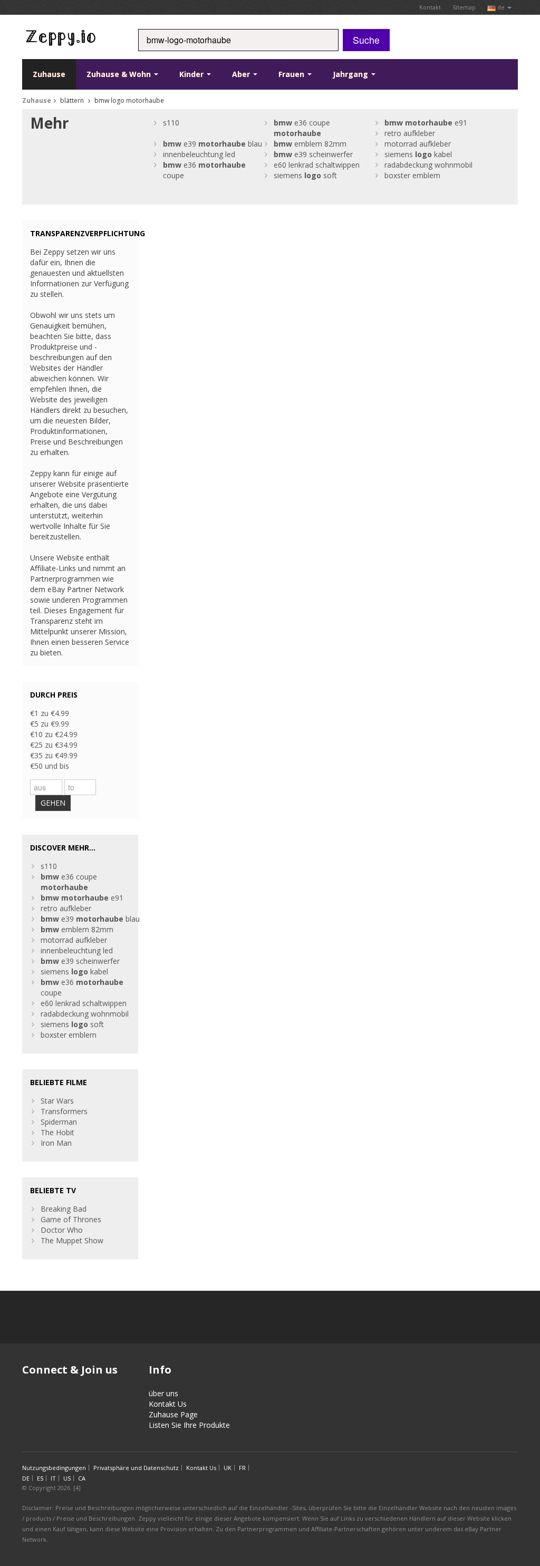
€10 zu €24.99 (54, 734)
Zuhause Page (173, 1414)
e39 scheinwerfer (313, 154)
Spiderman (59, 1122)
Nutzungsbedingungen (54, 1468)
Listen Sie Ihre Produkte (189, 1425)
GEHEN (53, 803)
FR (242, 1468)
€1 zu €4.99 (49, 713)
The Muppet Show (72, 1240)
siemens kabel (418, 154)
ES (40, 1478)
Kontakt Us (168, 1404)
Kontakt (430, 7)
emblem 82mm (310, 144)
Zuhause (49, 74)
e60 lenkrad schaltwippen (317, 165)
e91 (425, 123)
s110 (171, 123)
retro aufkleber (409, 133)
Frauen (292, 74)
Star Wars (57, 1101)
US (67, 1478)
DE (26, 1478)
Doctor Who (62, 1230)
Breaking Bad (63, 1209)
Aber (242, 74)
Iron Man (56, 1143)
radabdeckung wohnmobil (428, 165)
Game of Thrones (71, 1219)
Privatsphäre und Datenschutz (136, 1468)
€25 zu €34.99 (54, 745)
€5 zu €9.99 (49, 724)
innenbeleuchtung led (199, 154)
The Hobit (57, 1132)
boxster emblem (412, 175)
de (501, 7)
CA (81, 1478)
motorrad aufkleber (417, 144)
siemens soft (305, 175)
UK (228, 1468)
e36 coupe (302, 128)
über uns (163, 1393)
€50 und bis (49, 766)
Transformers (64, 1111)
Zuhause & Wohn (119, 74)
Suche (366, 39)
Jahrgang (351, 74)
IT (53, 1478)
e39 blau (212, 144)
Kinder (192, 74)
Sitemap (464, 7)
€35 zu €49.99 (54, 755)
